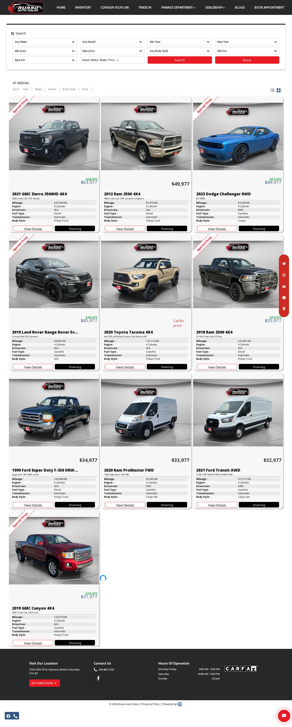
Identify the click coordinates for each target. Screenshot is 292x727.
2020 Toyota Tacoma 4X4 (128, 332)
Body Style (69, 89)
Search (180, 60)
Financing (75, 229)
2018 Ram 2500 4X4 (214, 332)
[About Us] (282, 297)
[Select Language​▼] (282, 274)
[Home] (282, 263)
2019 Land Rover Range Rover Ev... (45, 332)
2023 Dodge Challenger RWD (223, 194)
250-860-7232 (106, 669)
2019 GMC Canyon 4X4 (33, 608)
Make (38, 89)
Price (85, 89)
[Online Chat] (284, 716)
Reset (247, 60)
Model (52, 89)
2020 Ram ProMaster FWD (129, 470)
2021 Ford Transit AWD (218, 470)
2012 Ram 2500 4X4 (122, 194)
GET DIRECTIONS (42, 683)
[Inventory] (282, 286)
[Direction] (282, 308)
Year (26, 89)
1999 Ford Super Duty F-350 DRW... (45, 470)
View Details (33, 229)
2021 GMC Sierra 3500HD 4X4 (39, 194)
